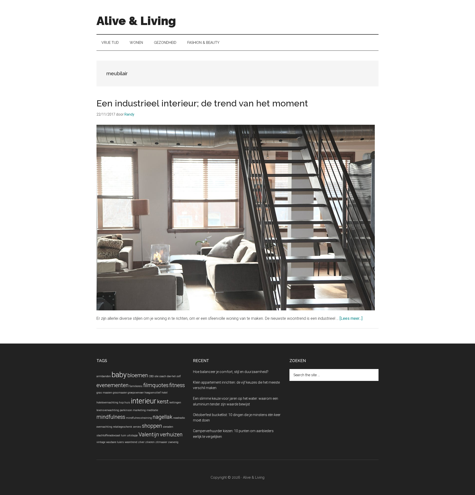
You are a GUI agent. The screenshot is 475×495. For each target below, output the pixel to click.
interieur (143, 401)
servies (137, 426)
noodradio (179, 418)
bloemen (137, 375)
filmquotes (155, 385)
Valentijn (149, 434)
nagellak (162, 417)
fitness (177, 385)
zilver (141, 442)
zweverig (173, 442)
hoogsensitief (152, 392)
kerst (163, 401)
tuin (123, 435)
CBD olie (154, 376)
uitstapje (132, 435)
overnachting (104, 426)
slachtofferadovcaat (108, 435)
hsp (121, 402)
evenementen (112, 385)
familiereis (135, 386)
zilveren (150, 442)
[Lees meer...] (351, 318)
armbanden (103, 376)
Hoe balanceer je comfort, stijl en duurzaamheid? (230, 372)
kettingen (175, 402)
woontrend (131, 442)
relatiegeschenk (122, 426)
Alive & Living (136, 21)
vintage (100, 442)
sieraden (168, 426)
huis (127, 402)
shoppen (152, 426)
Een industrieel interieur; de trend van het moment (202, 103)
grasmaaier (120, 392)
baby (119, 375)
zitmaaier (161, 442)
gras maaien (104, 392)
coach (162, 376)
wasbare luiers (115, 442)
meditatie (152, 410)
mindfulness (110, 417)
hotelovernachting (107, 402)
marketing (139, 410)
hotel (164, 392)
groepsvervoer (136, 392)
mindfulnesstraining (139, 418)
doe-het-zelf (174, 376)
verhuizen (171, 434)
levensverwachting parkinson (114, 410)
